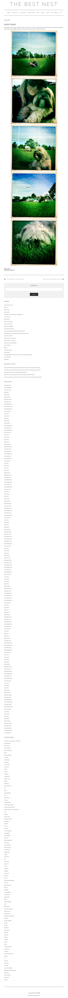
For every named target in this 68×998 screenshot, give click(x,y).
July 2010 (6, 654)
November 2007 (8, 730)
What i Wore (7, 975)
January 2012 (7, 619)
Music (5, 878)
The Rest (6, 951)
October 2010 (7, 647)
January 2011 (7, 640)
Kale (39, 993)
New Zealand (7, 885)
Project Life (7, 913)
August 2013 (7, 574)
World (6, 979)
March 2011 (7, 638)
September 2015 (8, 515)
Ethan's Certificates (9, 807)
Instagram (7, 852)
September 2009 (8, 678)
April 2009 (6, 690)
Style (5, 944)
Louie (5, 866)
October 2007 (7, 732)
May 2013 (6, 581)
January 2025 (7, 385)
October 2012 (7, 598)
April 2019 (6, 420)
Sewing (6, 932)
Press (47, 12)
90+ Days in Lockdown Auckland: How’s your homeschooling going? (22, 370)
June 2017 (6, 465)
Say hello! (7, 930)
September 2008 (8, 706)
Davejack (6, 783)
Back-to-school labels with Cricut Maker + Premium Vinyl (19, 374)
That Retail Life (8, 946)
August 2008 (7, 709)
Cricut (6, 771)
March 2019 (7, 423)
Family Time (7, 816)
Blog (5, 752)
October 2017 (7, 456)
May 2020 (6, 392)
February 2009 (8, 695)
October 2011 (7, 626)
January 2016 (7, 505)
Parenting (7, 897)
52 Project (7, 745)
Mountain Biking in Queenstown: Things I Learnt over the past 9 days (22, 367)
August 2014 (7, 546)
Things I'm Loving (8, 953)
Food (5, 826)
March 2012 (7, 614)
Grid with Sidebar (8, 326)
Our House (7, 894)
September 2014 (8, 543)
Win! (38, 12)
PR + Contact (54, 12)
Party (5, 899)
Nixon (5, 887)
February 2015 (8, 531)
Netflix (6, 882)
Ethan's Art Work (8, 804)
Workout (6, 977)
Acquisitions (31, 12)
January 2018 (7, 449)
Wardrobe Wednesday (10, 970)
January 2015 (7, 534)
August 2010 (7, 652)
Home (8, 12)
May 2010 (6, 659)
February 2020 (8, 399)
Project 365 (7, 911)
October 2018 (7, 427)
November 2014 (8, 539)
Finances (6, 821)
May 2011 (6, 633)
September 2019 (8, 409)
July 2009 (6, 683)
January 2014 (7, 562)
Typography (7, 357)
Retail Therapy (8, 920)
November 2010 (8, 645)
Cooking (6, 762)
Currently (7, 776)
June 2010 (6, 657)
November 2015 (8, 510)
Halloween (7, 835)
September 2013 (8, 572)
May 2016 (6, 496)
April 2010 (6, 662)
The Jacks (6, 949)
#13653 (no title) (8, 305)
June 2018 (6, 437)
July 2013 (6, 576)
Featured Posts (8, 819)
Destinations (7, 786)
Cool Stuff (7, 764)
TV (4, 958)
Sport (5, 942)
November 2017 (8, 453)
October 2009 (7, 676)
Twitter (6, 963)
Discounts (23, 12)
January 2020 (7, 401)
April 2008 (6, 718)
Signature (6, 352)
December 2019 (8, 404)
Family (5, 814)
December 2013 (8, 565)
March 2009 (7, 692)
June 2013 (6, 579)
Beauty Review (8, 750)
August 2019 (7, 411)
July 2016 (6, 491)
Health (6, 838)
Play (5, 904)
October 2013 (7, 569)
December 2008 (8, 699)
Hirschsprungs (8, 840)
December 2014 (8, 536)
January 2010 (7, 669)
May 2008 (6, 716)
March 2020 (7, 397)
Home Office (7, 847)
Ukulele (6, 965)
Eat (5, 795)
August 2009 (7, 680)
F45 (5, 812)
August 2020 (7, 390)
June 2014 (6, 550)
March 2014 (7, 557)
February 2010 (8, 666)
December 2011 (8, 621)
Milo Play (6, 873)
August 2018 (7, 432)
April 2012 (6, 612)
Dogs (5, 790)
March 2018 (7, 444)
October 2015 (7, 513)
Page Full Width (8, 335)
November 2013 (8, 567)
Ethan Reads (7, 802)
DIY (5, 788)
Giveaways (7, 833)
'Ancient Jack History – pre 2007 (12, 741)
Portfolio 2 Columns (10, 338)
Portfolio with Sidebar (10, 343)
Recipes (6, 918)
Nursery (6, 890)
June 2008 (6, 714)
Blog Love (7, 312)
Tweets (6, 960)
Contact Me (7, 317)
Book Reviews (7, 755)
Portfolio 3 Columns (10, 340)
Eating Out (7, 797)
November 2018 (8, 425)
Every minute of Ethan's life (11, 809)
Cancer (6, 757)
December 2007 (8, 728)
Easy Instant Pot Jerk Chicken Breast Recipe (15, 372)
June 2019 (6, 416)
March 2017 (7, 472)
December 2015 (8, 508)
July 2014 (6, 548)
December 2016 (8, 479)
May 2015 (6, 524)
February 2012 (8, 617)
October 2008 (7, 704)
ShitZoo (6, 935)
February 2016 (8, 503)
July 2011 (6, 631)
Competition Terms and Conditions (13, 314)
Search (34, 294)
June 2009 (6, 685)
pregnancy (7, 906)
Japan (5, 854)
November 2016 (8, 482)
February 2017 (8, 475)
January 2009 (7, 697)
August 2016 (7, 489)
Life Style (6, 861)
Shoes (5, 937)
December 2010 (8, 643)
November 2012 (8, 595)
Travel (6, 956)
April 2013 (6, 583)
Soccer (6, 939)
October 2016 (7, 484)
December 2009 (8, 671)
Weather (6, 972)
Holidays (6, 842)
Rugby (5, 923)
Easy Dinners (7, 793)
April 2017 (6, 470)
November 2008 (8, 702)
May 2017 (6, 468)
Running (6, 927)
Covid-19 (6, 767)
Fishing (6, 823)
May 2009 (6, 688)
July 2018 (6, 435)
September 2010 (8, 650)
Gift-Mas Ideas (7, 830)
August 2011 (7, 628)
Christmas (7, 760)
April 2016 (6, 498)
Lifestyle (14, 12)
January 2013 (7, 591)
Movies (6, 875)
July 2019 (6, 413)
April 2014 (6, 555)
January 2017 (7, 477)
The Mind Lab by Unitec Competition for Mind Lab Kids (18, 354)
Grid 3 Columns (8, 324)
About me (6, 309)
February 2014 (8, 560)
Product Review (8, 909)
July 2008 (6, 711)
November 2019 (8, 406)
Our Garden (7, 892)
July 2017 (6, 463)
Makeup (6, 868)
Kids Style (6, 856)
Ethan (5, 800)
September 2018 (8, 430)
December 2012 (8, 593)
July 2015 (6, 520)
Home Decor (7, 845)
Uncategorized (8, 968)
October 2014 (7, 541)
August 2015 (7, 517)
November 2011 (8, 624)
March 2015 (7, 529)
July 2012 (6, 605)
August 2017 (7, 461)
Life (5, 859)
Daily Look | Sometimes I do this (52, 279)
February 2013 (8, 588)
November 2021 (8, 387)
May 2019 (6, 418)
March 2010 (7, 664)
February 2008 (8, 723)
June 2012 (6, 607)
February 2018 (8, 446)
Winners (6, 359)
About (42, 12)
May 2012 (6, 609)
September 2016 (8, 487)
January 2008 (7, 725)
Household (7, 849)
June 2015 (6, 522)
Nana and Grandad (9, 880)
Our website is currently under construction (16, 333)
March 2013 (7, 586)
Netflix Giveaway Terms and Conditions (14, 331)
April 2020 (6, 394)
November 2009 (8, 673)
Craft (5, 769)
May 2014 (6, 553)
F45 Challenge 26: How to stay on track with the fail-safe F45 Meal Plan (23, 377)
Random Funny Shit (9, 916)
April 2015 (6, 527)
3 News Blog (7, 743)
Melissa (9, 268)
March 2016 (7, 501)
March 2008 (7, 721)
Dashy (5, 781)
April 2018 (6, 442)
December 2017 (8, 451)
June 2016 (6, 494)
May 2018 (6, 439)
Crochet (6, 774)
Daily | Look (7, 778)
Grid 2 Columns (8, 321)
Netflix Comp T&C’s (9, 328)
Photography (12, 270)
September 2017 (8, 458)
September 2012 (8, 600)
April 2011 (6, 636)
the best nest (34, 4)
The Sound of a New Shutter (15, 279)
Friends (6, 828)
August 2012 (7, 602)
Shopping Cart (8, 350)
